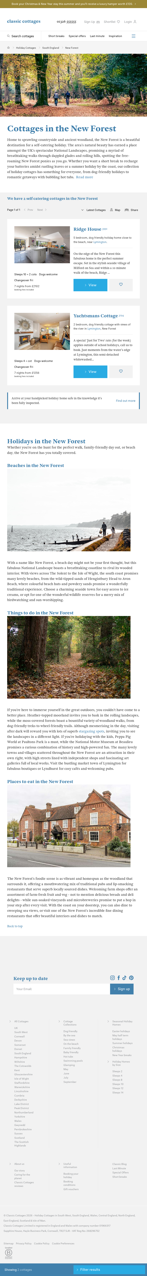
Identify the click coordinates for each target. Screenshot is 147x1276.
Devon (18, 1040)
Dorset (18, 1049)
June (66, 1073)
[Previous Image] (20, 245)
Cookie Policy (41, 1243)
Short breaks (56, 36)
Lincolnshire (21, 1091)
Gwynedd (19, 1125)
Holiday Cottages (44, 1215)
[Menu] (133, 36)
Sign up (124, 989)
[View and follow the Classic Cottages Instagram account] (112, 979)
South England (22, 1053)
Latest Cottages (96, 210)
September (69, 1082)
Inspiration (115, 36)
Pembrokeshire (23, 1129)
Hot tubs (68, 1056)
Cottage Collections (70, 1023)
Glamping (69, 1065)
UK (16, 1028)
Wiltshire (19, 1061)
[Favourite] (121, 285)
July (65, 1077)
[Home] (8, 47)
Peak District (21, 1108)
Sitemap (8, 1243)
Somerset (20, 1045)
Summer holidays (122, 1043)
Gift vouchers (71, 1189)
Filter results (90, 1269)
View (92, 285)
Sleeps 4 (117, 1075)
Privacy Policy (24, 1243)
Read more (84, 177)
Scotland (19, 1137)
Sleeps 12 (117, 1088)
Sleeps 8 (117, 1079)
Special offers (77, 36)
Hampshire (20, 1057)
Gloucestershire (23, 1074)
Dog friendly (70, 1031)
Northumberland (23, 1112)
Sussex (18, 1133)
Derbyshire (20, 1099)
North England (126, 1215)
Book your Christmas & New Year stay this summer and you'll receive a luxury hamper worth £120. (72, 4)
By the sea (69, 1035)
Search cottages (22, 36)
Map (117, 210)
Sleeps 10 (118, 1084)
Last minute (97, 36)
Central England (108, 1215)
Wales (18, 1121)
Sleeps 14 (117, 1092)
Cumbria (19, 1095)
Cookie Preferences (63, 1243)
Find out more (125, 401)
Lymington (99, 242)
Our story (19, 1170)
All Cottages (21, 1021)
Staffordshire (22, 1082)
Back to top (15, 926)
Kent (17, 1070)
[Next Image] (63, 245)
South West (21, 1032)
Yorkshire (19, 1116)
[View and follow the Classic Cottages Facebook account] (119, 979)
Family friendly (72, 1048)
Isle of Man (39, 1220)
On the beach (71, 1043)
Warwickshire (22, 1087)
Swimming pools (73, 1060)
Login (128, 22)
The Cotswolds (22, 1066)
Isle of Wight (21, 1078)
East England (11, 1220)
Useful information (70, 1165)
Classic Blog (119, 1164)
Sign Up (90, 22)
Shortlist (110, 22)
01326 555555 (66, 21)
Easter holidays (121, 1031)
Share (134, 210)
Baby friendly (71, 1052)
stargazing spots (91, 731)
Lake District (21, 1104)
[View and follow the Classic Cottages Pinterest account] (131, 979)
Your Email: (24, 989)
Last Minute (119, 1168)
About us (19, 1163)
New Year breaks (122, 1055)
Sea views (69, 1039)
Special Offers (120, 1172)
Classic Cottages (16, 1215)
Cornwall (19, 1036)
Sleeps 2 (117, 1071)
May (65, 1069)
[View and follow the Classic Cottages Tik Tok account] (124, 979)
